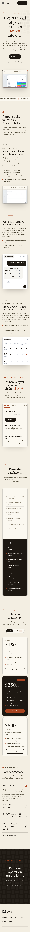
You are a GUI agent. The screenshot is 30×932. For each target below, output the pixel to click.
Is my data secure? (9, 834)
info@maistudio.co (7, 776)
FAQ (16, 915)
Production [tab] (23, 403)
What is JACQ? (8, 784)
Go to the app (22, 3)
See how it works (15, 61)
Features (4, 915)
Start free (10, 417)
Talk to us (22, 892)
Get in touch (15, 749)
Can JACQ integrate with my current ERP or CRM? (11, 813)
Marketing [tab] (15, 403)
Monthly (10, 629)
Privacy (4, 919)
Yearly (18, 629)
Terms (10, 919)
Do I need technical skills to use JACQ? (12, 804)
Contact (21, 915)
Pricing (11, 915)
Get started (15, 56)
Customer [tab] (7, 403)
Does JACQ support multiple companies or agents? (10, 824)
